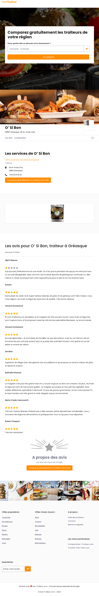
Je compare (48, 57)
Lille (36, 530)
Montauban (40, 543)
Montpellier (40, 526)
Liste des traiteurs (76, 517)
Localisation (20, 138)
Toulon (38, 521)
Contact (72, 521)
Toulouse (6, 517)
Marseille (6, 539)
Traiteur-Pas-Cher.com (78, 548)
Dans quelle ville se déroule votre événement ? (29, 43)
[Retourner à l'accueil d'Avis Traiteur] (9, 2)
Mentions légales (75, 524)
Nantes (38, 539)
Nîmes (4, 534)
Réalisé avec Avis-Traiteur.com (33, 586)
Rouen (5, 526)
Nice (37, 517)
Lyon (4, 543)
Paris (4, 530)
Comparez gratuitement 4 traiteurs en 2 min (28, 180)
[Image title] (57, 213)
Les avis (8, 138)
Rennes (38, 534)
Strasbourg (7, 521)
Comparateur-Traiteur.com (80, 544)
